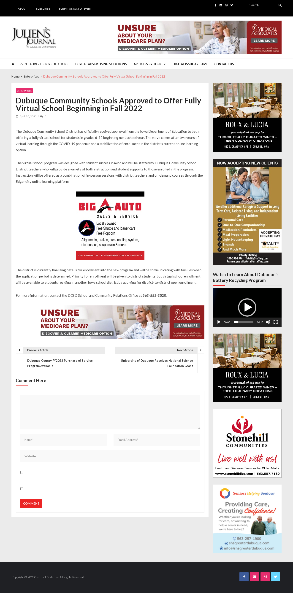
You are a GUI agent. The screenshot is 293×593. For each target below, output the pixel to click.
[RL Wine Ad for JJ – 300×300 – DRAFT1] (247, 117)
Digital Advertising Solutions (101, 64)
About (22, 8)
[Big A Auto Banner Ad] (110, 225)
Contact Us (224, 64)
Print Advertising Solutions (44, 64)
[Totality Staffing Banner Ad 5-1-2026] (247, 212)
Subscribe (43, 8)
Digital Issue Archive (190, 64)
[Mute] (268, 322)
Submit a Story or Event (75, 8)
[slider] (243, 322)
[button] (247, 307)
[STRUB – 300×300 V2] (247, 519)
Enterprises (24, 90)
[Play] (219, 322)
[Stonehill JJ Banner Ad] (247, 443)
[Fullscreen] (275, 322)
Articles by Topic (148, 64)
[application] (247, 307)
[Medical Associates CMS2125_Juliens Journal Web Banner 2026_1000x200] (197, 37)
